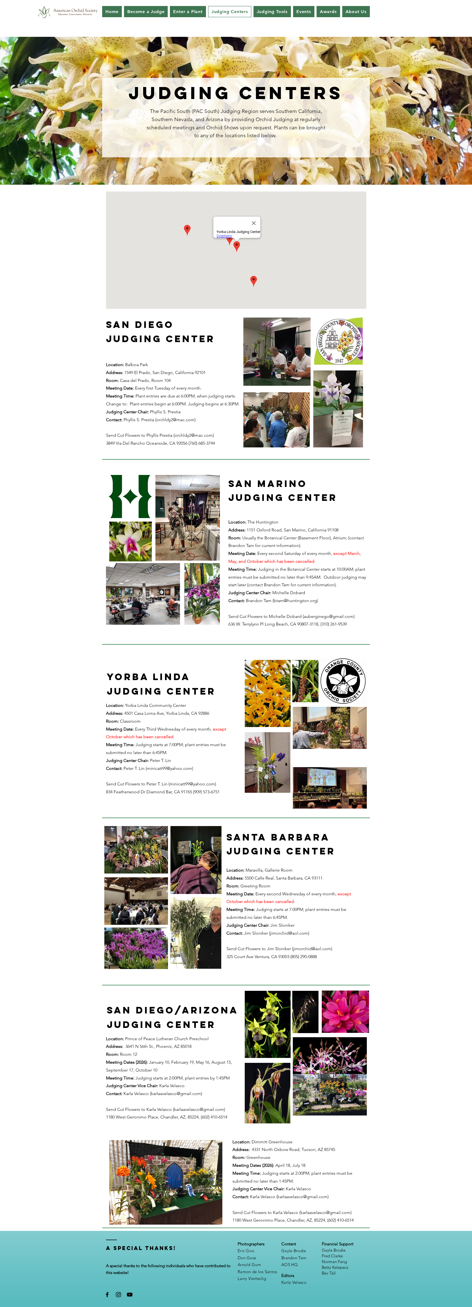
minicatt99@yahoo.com (169, 768)
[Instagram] (118, 1294)
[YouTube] (129, 1294)
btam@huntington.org (295, 600)
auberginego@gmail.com (328, 616)
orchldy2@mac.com (175, 419)
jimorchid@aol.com (289, 933)
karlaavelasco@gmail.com (176, 1093)
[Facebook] (107, 1294)
